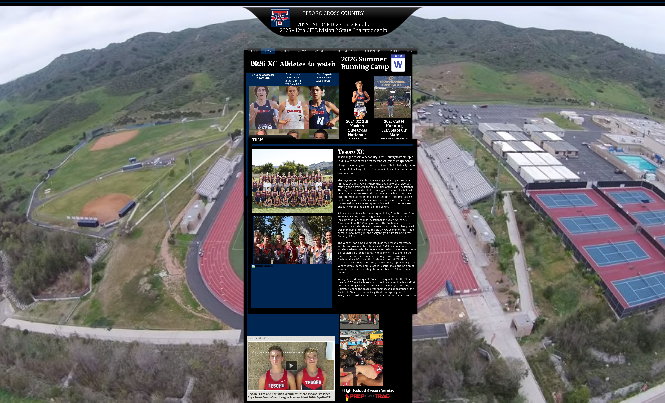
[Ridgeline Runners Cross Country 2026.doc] (398, 63)
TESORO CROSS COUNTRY (333, 13)
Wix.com (309, 352)
